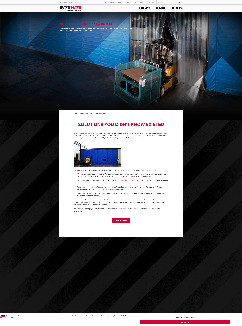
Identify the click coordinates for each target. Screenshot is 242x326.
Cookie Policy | (125, 316)
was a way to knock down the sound (128, 180)
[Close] (239, 319)
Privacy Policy (10, 317)
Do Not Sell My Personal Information (185, 317)
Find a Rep (151, 2)
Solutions (177, 8)
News (119, 2)
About (104, 2)
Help (135, 2)
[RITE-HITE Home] (70, 8)
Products (144, 8)
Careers (142, 2)
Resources (127, 2)
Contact (112, 2)
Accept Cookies (185, 322)
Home (76, 114)
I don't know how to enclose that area (109, 189)
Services (160, 8)
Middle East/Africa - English (67, 2)
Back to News (121, 220)
